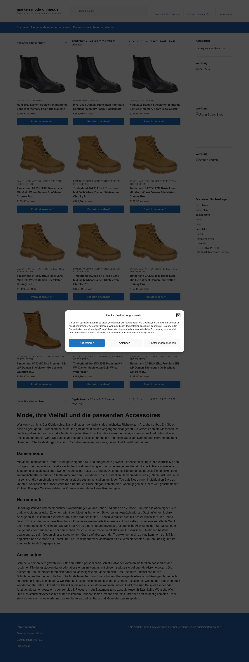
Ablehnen (124, 342)
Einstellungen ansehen (162, 342)
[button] (178, 315)
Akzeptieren (87, 342)
